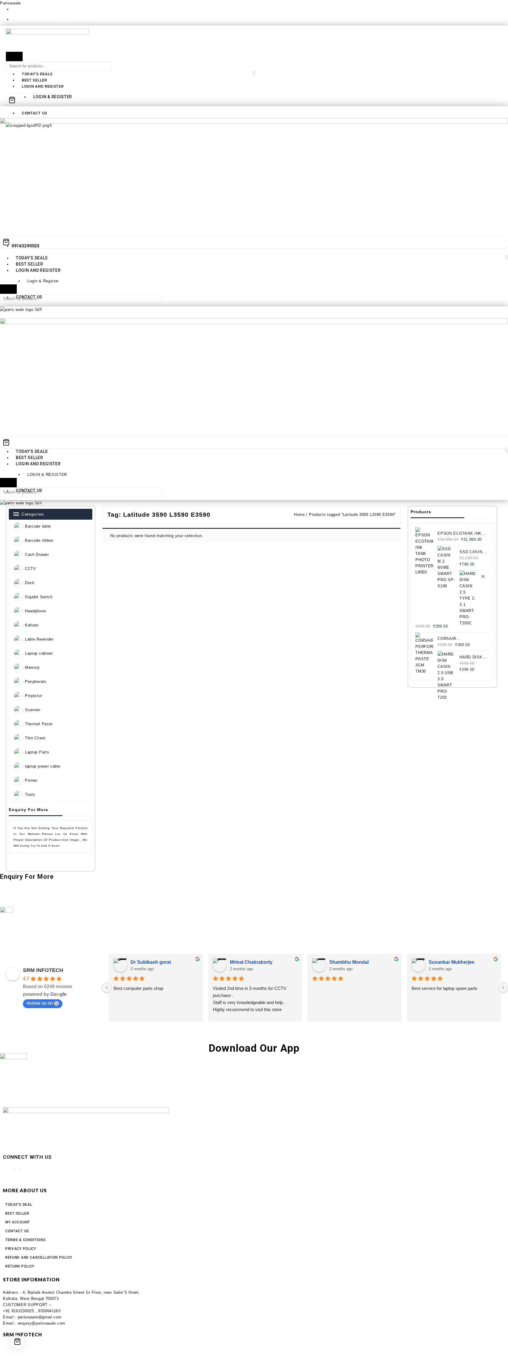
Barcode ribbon (39, 540)
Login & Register (43, 281)
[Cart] (34, 100)
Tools (30, 794)
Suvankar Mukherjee (451, 962)
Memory (32, 667)
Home (299, 514)
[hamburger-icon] (254, 73)
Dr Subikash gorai (151, 962)
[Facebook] (14, 1168)
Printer (31, 780)
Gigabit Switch (39, 597)
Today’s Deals (37, 74)
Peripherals (35, 681)
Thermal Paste (39, 724)
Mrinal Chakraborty (251, 962)
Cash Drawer (37, 554)
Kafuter (32, 625)
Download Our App (254, 1048)
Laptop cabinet (39, 653)
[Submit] (14, 56)
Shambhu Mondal (349, 962)
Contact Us (34, 113)
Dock (30, 583)
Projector (33, 695)
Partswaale (10, 3)
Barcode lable (38, 526)
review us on (39, 1003)
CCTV (30, 568)
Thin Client (35, 738)
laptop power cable (43, 766)
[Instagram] (19, 1168)
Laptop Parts (37, 752)
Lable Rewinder (39, 639)
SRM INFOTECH (43, 970)
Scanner (33, 710)
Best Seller (34, 80)
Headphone (35, 611)
